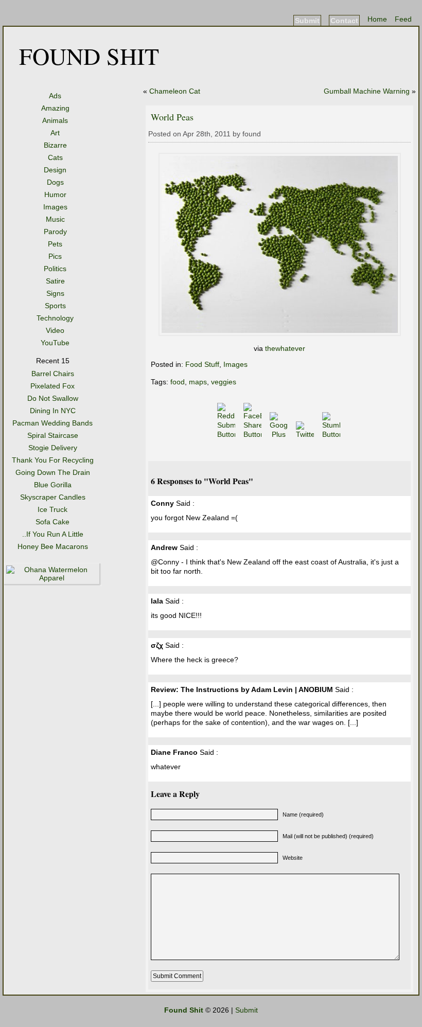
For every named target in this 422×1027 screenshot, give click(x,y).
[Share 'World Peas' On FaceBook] (253, 434)
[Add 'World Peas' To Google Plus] (280, 434)
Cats (55, 157)
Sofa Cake (52, 522)
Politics (55, 268)
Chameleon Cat (174, 91)
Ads (55, 96)
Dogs (55, 182)
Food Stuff (202, 364)
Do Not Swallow (52, 398)
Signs (55, 293)
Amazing (55, 108)
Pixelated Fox (52, 386)
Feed (403, 19)
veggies (223, 382)
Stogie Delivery (52, 448)
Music (55, 219)
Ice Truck (52, 509)
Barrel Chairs (52, 373)
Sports (55, 306)
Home (377, 19)
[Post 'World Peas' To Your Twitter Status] (306, 434)
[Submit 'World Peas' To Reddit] (227, 434)
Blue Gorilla (53, 485)
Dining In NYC (53, 410)
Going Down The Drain (52, 472)
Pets (55, 244)
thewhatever (285, 348)
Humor (55, 194)
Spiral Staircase (52, 435)
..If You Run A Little (52, 534)
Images (55, 207)
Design (55, 170)
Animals (55, 120)
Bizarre (55, 145)
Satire (55, 281)
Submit (307, 20)
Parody (55, 231)
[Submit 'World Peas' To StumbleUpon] (332, 434)
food (177, 382)
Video (55, 330)
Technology (55, 318)
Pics (55, 256)
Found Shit (89, 56)
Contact (344, 20)
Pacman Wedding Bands (52, 423)
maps (198, 382)
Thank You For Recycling (53, 460)
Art (55, 133)
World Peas (172, 117)
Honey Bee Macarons (52, 546)
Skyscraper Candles (52, 497)
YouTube (55, 343)
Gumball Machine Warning (367, 91)
